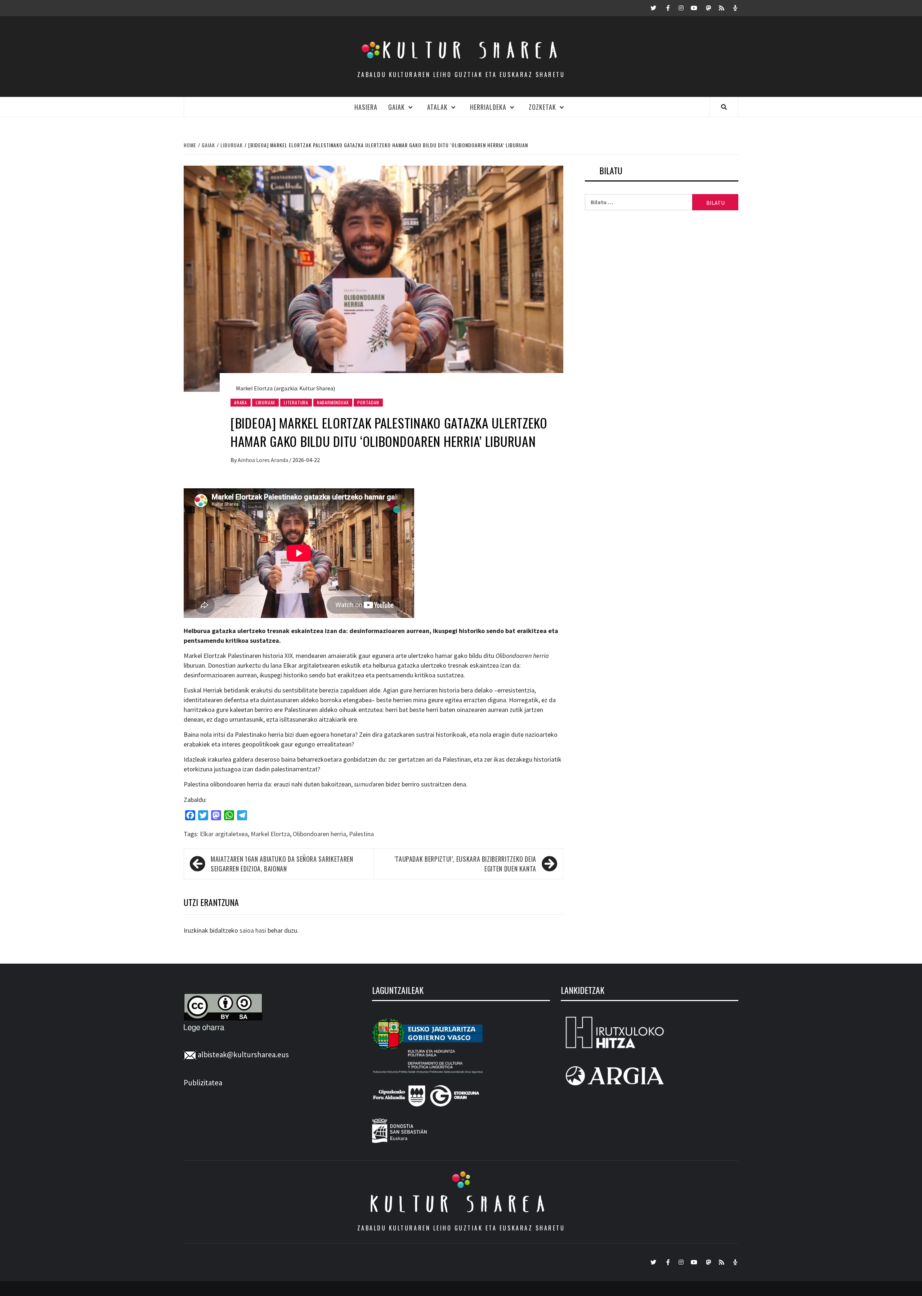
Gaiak (396, 107)
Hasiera (365, 107)
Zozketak (542, 107)
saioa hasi (253, 930)
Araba (240, 402)
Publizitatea (203, 1083)
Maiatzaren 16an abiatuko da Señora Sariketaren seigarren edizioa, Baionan (282, 863)
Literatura (296, 402)
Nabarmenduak (333, 402)
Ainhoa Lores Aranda (263, 459)
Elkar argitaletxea (224, 834)
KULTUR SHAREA (461, 1204)
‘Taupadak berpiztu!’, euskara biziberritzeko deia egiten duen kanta (465, 863)
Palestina (361, 834)
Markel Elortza (270, 834)
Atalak (437, 107)
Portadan (368, 402)
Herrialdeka (488, 107)
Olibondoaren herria (319, 834)
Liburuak (265, 402)
